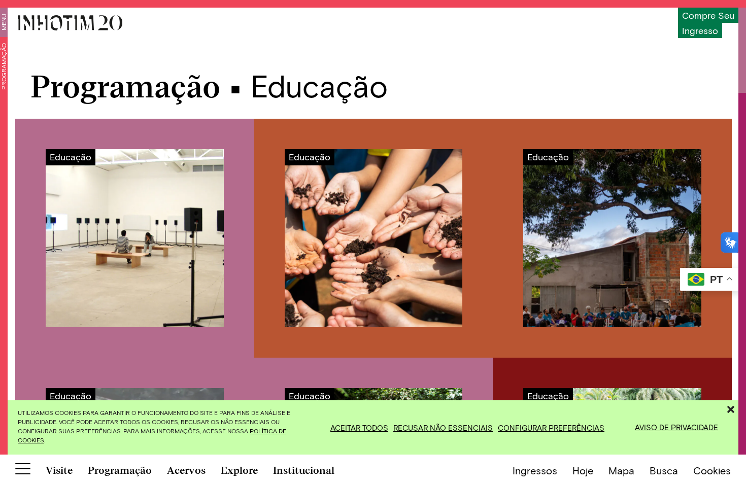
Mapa (621, 470)
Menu (3, 22)
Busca (664, 470)
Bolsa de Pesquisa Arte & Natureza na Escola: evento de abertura (373, 238)
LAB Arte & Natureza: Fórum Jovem (612, 238)
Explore (239, 470)
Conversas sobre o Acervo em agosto (135, 238)
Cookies (712, 470)
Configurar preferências (551, 427)
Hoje (582, 470)
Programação (3, 66)
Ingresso (700, 30)
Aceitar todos (359, 427)
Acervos (186, 470)
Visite (59, 470)
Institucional (303, 470)
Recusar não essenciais (443, 427)
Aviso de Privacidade (676, 427)
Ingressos (535, 470)
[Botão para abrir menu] (23, 471)
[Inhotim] (70, 22)
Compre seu (708, 15)
